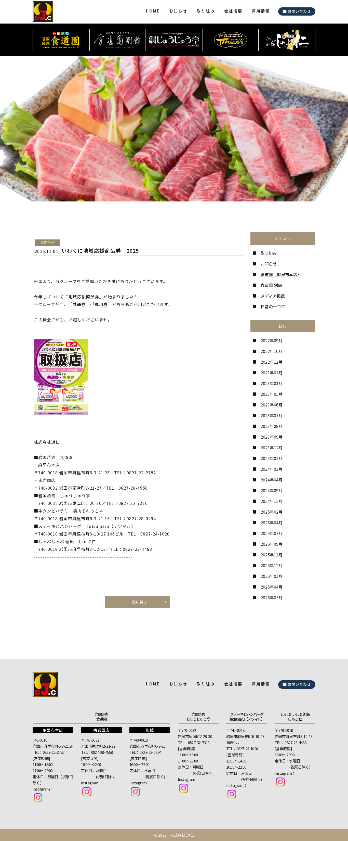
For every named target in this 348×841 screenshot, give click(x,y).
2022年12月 (272, 362)
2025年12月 (272, 565)
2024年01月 (272, 458)
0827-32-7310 (199, 742)
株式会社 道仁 (182, 835)
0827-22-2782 (53, 752)
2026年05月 (272, 597)
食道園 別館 (271, 285)
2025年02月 (272, 512)
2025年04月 (272, 522)
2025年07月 (272, 533)
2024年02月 (272, 469)
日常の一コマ (273, 306)
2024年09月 (272, 490)
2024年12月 (272, 501)
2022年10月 (272, 351)
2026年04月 (272, 587)
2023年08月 (272, 426)
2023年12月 (272, 447)
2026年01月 (272, 576)
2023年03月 (272, 383)
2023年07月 (272, 415)
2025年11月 (272, 555)
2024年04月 (272, 480)
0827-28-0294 (150, 752)
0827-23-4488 (295, 742)
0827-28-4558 (102, 752)
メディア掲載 (273, 296)
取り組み (269, 253)
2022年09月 (272, 340)
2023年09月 (272, 437)
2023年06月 (272, 405)
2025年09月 (272, 544)
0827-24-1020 (247, 748)
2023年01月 (272, 372)
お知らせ (269, 264)
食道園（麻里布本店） (281, 274)
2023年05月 (272, 394)
